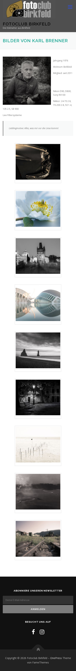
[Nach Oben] (38, 649)
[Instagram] (42, 632)
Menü (70, 6)
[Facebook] (33, 632)
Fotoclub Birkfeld (27, 23)
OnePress (56, 658)
